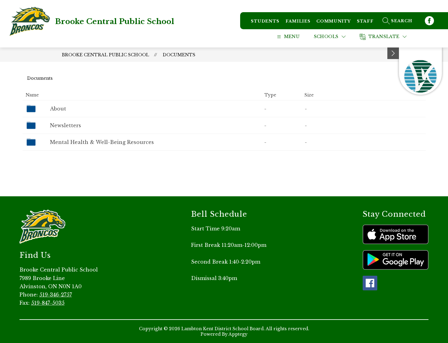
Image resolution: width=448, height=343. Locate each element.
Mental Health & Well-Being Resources (102, 142)
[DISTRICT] (420, 71)
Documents (179, 55)
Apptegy (238, 334)
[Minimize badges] (393, 53)
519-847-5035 (48, 303)
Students (265, 21)
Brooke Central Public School (105, 55)
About (58, 109)
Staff (365, 21)
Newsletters (65, 125)
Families (298, 21)
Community (333, 21)
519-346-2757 (55, 295)
